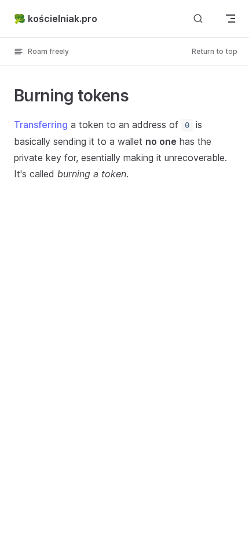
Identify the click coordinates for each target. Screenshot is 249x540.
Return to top (214, 51)
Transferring (41, 124)
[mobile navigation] (230, 18)
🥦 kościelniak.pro (55, 18)
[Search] (198, 18)
